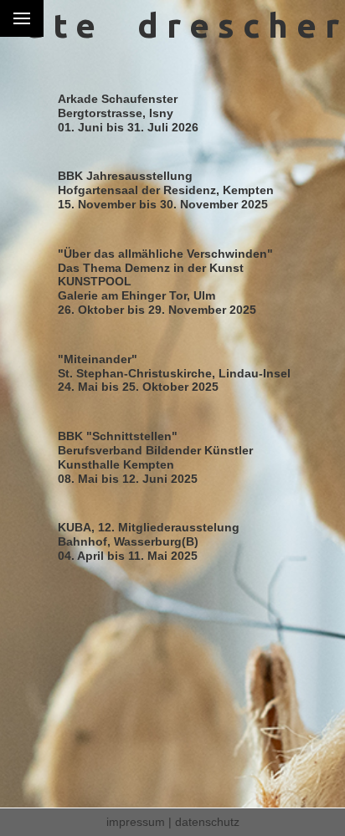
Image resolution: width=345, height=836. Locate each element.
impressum (135, 821)
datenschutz (207, 821)
